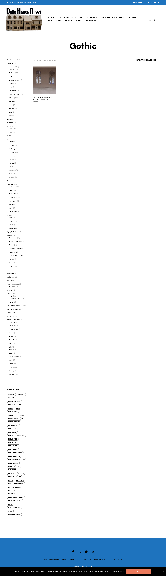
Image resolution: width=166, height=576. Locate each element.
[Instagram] (155, 2)
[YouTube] (158, 2)
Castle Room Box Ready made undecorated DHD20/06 (42, 98)
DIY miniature (13, 425)
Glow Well (132, 18)
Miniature (20, 480)
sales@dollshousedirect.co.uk (26, 2)
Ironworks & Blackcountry (112, 18)
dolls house (12, 449)
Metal (10, 480)
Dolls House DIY (14, 456)
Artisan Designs (54, 20)
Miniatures (12, 490)
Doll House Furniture (16, 435)
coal (18, 408)
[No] (163, 571)
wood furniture (14, 514)
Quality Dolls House (15, 497)
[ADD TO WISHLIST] (44, 92)
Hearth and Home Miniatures (55, 559)
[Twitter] (152, 2)
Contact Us (91, 20)
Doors (10, 466)
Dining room (13, 418)
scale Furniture (14, 507)
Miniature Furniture (15, 483)
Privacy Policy (99, 559)
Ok (138, 571)
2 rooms (11, 394)
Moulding (12, 494)
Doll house (12, 428)
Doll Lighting (13, 446)
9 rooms (11, 398)
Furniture (91, 18)
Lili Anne (68, 20)
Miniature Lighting (15, 487)
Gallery (79, 20)
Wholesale (137, 2)
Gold (22, 473)
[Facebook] (148, 2)
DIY (80, 18)
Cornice (21, 415)
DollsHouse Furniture (16, 459)
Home (34, 60)
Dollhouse (12, 432)
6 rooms (21, 394)
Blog (120, 559)
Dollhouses (12, 439)
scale (10, 504)
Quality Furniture (15, 500)
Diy (22, 418)
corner (11, 415)
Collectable (12, 411)
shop (10, 511)
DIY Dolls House (14, 422)
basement (12, 404)
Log (19, 477)
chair (10, 408)
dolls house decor (15, 452)
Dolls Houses (53, 18)
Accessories (69, 18)
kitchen (11, 477)
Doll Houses (12, 442)
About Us (111, 559)
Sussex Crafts (74, 559)
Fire (18, 466)
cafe (21, 404)
